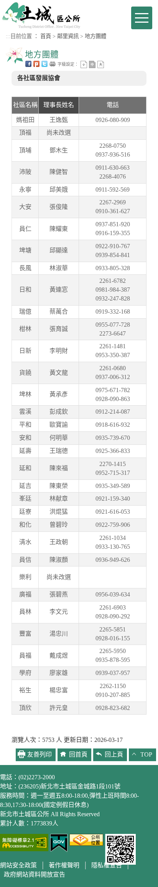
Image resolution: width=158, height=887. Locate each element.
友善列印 (52, 64)
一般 (92, 64)
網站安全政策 (18, 865)
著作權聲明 (64, 865)
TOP (146, 754)
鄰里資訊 (68, 36)
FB (28, 64)
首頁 (45, 36)
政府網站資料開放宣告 (34, 874)
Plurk (36, 64)
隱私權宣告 (106, 865)
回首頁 (78, 754)
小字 (84, 64)
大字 (100, 64)
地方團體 (95, 36)
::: (8, 36)
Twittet (44, 64)
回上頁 (114, 754)
